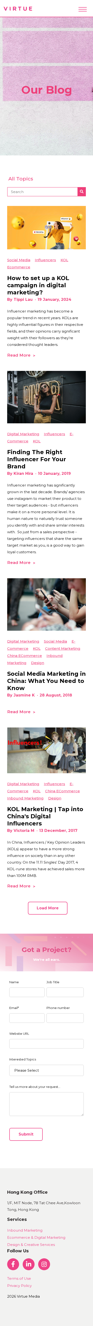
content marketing (62, 648)
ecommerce (18, 267)
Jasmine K (24, 695)
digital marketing (23, 434)
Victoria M (24, 830)
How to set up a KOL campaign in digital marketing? (38, 285)
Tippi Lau (23, 299)
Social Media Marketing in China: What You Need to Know (46, 680)
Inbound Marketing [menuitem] (24, 1230)
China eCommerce (24, 655)
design (37, 662)
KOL (64, 260)
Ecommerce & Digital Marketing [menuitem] (36, 1237)
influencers (45, 260)
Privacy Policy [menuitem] (19, 1285)
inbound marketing (25, 798)
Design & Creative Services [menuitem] (31, 1244)
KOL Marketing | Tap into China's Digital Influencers (45, 816)
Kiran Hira (23, 473)
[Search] (82, 191)
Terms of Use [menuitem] (19, 1278)
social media (18, 260)
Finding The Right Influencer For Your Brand (36, 459)
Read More (19, 355)
